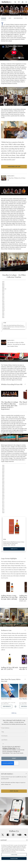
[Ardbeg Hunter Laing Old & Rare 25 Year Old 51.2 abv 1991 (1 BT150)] (9, 587)
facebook (8, 835)
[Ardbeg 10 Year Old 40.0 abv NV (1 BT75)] (9, 659)
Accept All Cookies (14, 858)
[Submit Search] (15, 2)
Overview (3, 18)
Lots (10, 18)
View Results (7, 706)
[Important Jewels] (9, 691)
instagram (13, 835)
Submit (14, 758)
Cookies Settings (14, 854)
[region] (14, 851)
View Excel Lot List (14, 166)
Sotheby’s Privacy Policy (9, 748)
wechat (25, 835)
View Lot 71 (14, 548)
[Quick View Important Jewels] (15, 706)
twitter (3, 835)
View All (14, 713)
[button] (14, 384)
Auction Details (18, 18)
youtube (19, 835)
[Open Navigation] (26, 2)
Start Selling (14, 791)
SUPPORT (4, 840)
